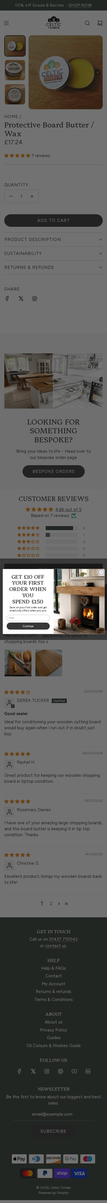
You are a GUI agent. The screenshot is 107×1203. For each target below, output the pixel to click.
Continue (28, 626)
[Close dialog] (101, 572)
